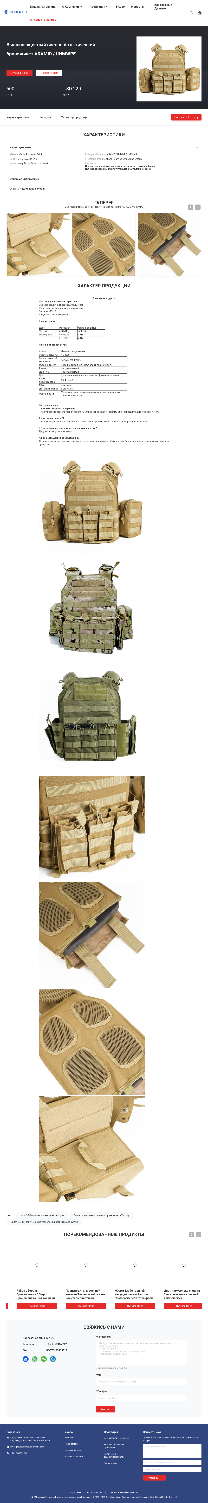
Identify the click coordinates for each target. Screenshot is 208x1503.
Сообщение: (104, 1336)
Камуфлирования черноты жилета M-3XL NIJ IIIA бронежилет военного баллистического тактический (127, 1298)
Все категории (110, 1463)
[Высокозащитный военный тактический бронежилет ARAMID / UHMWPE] (169, 69)
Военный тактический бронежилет (114, 1446)
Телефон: (102, 1391)
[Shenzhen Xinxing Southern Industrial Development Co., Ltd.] (16, 11)
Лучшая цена (19, 72)
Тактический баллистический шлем (114, 1455)
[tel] (62, 1359)
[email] (26, 1359)
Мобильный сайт (95, 1492)
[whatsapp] (35, 1359)
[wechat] (44, 1359)
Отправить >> (154, 1478)
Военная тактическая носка (117, 1438)
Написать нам (49, 72)
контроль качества (73, 1450)
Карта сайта (75, 1492)
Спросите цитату (186, 117)
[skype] (53, 1359)
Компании (70, 1438)
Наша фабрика (71, 1444)
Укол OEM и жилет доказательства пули (42, 1215)
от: (99, 1375)
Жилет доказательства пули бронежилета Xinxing (101, 1215)
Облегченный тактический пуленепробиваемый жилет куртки (44, 1222)
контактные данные (74, 1456)
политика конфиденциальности (123, 1492)
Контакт (105, 1409)
